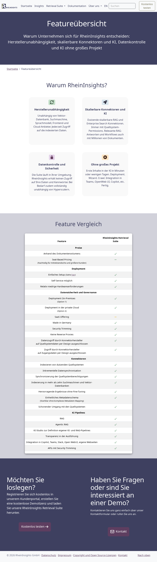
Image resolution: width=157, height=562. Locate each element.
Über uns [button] (94, 6)
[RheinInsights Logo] (9, 6)
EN (105, 6)
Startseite (26, 6)
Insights (39, 6)
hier (73, 275)
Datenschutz (48, 555)
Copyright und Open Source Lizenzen (94, 555)
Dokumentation (77, 6)
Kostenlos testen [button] (147, 5)
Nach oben (144, 555)
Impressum (64, 555)
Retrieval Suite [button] (54, 6)
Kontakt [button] (120, 531)
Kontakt (122, 555)
